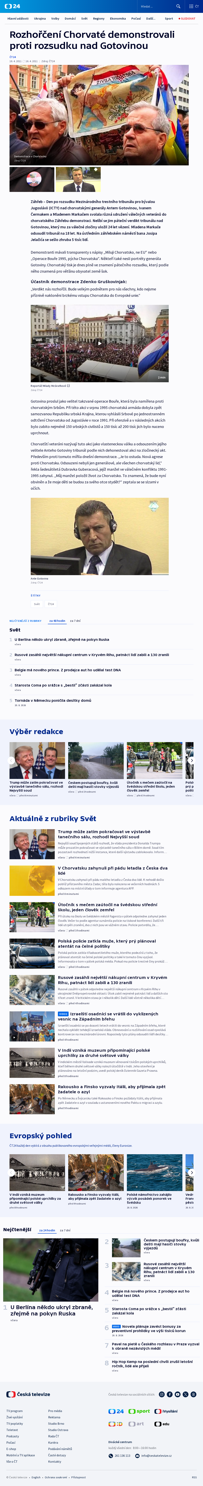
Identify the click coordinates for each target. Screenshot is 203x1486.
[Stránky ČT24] (116, 1411)
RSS (194, 1477)
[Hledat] (178, 6)
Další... (150, 18)
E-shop (11, 1449)
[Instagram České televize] (162, 1394)
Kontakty (54, 1461)
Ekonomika (118, 18)
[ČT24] (12, 6)
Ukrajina (40, 18)
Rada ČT (53, 1436)
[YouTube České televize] (177, 1394)
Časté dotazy (57, 1455)
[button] (100, 343)
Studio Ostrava (58, 1430)
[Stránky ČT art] (136, 1424)
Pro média (55, 1411)
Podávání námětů (60, 1449)
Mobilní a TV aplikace (20, 1455)
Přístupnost (78, 1477)
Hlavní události (18, 18)
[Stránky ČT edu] (161, 1424)
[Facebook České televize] (170, 1394)
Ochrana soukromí (56, 1477)
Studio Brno (56, 1423)
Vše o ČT (12, 1461)
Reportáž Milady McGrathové (48, 386)
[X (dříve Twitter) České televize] (185, 1394)
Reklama (54, 1417)
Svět (84, 18)
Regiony (98, 18)
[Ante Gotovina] (100, 536)
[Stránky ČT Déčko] (115, 1424)
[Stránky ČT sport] (139, 1411)
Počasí (136, 18)
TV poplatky (14, 1423)
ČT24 (13, 57)
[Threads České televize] (193, 1394)
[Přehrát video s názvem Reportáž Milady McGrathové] (100, 343)
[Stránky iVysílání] (166, 1411)
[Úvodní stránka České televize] (28, 1394)
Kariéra (53, 1442)
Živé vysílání (14, 1417)
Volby (55, 18)
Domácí (70, 18)
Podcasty (12, 1436)
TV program (14, 1411)
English (36, 1477)
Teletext (12, 1430)
